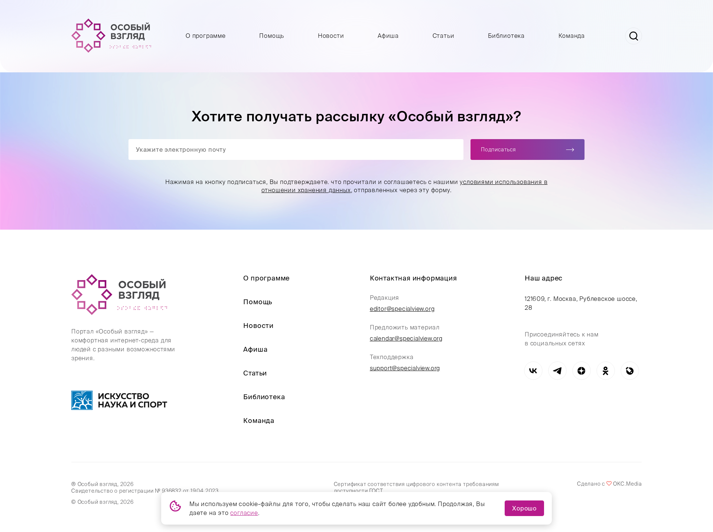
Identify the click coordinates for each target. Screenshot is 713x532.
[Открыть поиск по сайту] (633, 36)
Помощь (271, 35)
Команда (572, 35)
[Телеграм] (557, 371)
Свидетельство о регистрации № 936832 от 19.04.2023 (145, 491)
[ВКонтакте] (533, 371)
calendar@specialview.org (406, 338)
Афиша (388, 35)
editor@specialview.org (402, 308)
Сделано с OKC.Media (609, 484)
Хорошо (524, 508)
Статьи (444, 35)
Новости (331, 35)
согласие (244, 512)
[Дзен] (581, 371)
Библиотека (506, 35)
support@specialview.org (405, 368)
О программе (206, 35)
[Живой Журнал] (630, 371)
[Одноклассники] (605, 371)
